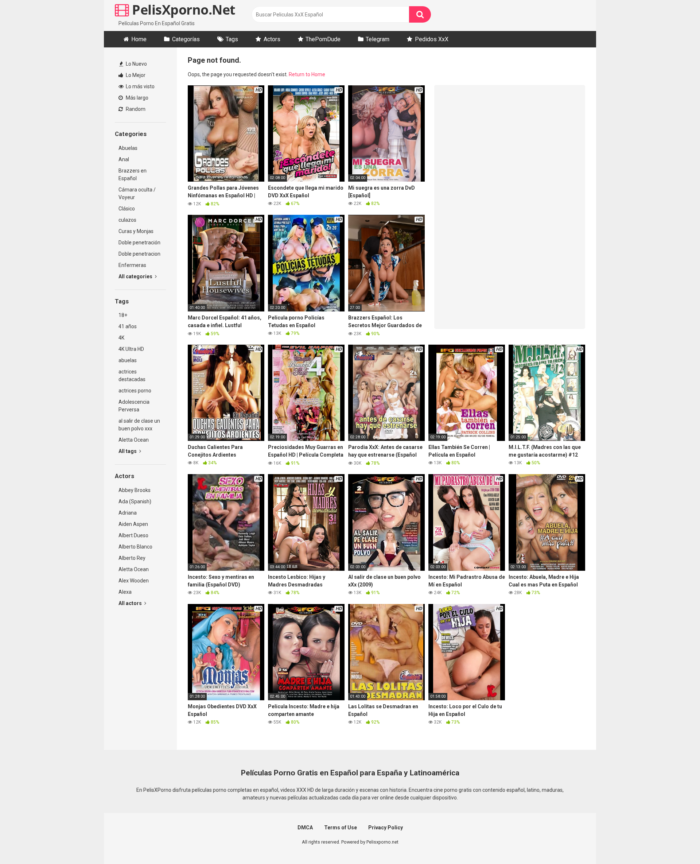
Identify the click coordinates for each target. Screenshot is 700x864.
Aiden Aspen (133, 524)
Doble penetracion (139, 254)
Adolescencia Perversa (133, 405)
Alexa (125, 592)
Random (135, 109)
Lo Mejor (135, 75)
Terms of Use (340, 827)
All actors (130, 603)
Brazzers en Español (132, 174)
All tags (128, 451)
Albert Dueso (133, 535)
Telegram (377, 39)
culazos (127, 220)
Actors (272, 39)
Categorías (186, 39)
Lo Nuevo (136, 64)
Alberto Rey (131, 558)
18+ (122, 315)
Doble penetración (139, 242)
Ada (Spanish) (134, 501)
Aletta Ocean (133, 440)
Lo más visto (140, 86)
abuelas (127, 360)
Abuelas (127, 148)
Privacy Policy (385, 827)
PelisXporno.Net (182, 10)
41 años (127, 326)
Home (139, 39)
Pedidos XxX (431, 39)
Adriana (127, 513)
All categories (135, 276)
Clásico (126, 209)
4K (121, 338)
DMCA (305, 827)
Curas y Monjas (135, 231)
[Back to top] (675, 841)
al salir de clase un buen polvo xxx (139, 424)
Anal (123, 159)
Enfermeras (132, 265)
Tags (232, 39)
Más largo (136, 98)
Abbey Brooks (134, 490)
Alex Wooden (133, 581)
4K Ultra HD (131, 349)
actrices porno (134, 391)
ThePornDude (323, 39)
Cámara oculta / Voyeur (137, 193)
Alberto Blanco (135, 547)
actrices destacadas (131, 375)
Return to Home (307, 74)
